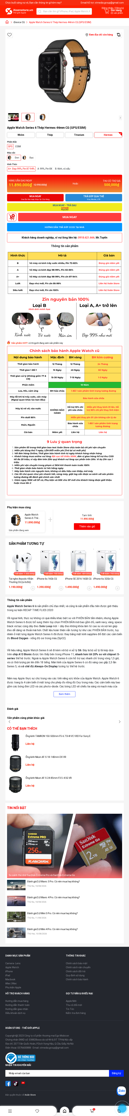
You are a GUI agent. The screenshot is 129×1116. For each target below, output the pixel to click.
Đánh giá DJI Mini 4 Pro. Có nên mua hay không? (52, 929)
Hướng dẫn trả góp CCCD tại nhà (64, 227)
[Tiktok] (15, 1083)
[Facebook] (8, 1083)
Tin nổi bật (16, 808)
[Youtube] (23, 1083)
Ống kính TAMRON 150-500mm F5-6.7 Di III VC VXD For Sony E (58, 736)
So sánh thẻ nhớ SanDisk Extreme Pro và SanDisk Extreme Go (42, 875)
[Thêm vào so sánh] (119, 35)
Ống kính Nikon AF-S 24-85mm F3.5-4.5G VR (49, 778)
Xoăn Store (30, 1095)
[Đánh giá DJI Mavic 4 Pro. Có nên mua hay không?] (16, 903)
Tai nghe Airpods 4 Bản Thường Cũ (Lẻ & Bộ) (21, 580)
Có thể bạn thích (22, 729)
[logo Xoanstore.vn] (19, 11)
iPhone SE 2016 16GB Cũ (78, 578)
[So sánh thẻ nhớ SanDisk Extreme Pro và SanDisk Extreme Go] (64, 846)
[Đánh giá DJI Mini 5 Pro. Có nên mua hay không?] (16, 919)
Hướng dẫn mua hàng (16, 1001)
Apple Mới (71, 1001)
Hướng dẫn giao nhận (16, 1009)
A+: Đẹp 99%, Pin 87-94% (21, 168)
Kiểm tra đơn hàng (76, 1013)
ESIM (18, 146)
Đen (17, 157)
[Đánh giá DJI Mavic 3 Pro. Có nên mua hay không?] (16, 887)
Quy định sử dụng (75, 975)
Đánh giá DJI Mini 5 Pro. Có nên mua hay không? (52, 913)
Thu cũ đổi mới (74, 1005)
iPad (7, 975)
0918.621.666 (86, 237)
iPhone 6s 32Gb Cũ (103, 578)
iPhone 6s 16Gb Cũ (47, 578)
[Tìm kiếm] (39, 11)
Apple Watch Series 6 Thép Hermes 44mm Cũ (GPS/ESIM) (32, 516)
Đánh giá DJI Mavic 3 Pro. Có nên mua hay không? (53, 881)
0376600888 (24, 1047)
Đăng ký (116, 1073)
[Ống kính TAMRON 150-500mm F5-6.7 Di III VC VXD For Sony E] (15, 742)
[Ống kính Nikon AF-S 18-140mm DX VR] (15, 763)
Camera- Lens (12, 963)
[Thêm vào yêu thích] (9, 35)
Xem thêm (64, 694)
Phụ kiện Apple (13, 987)
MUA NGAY (69, 217)
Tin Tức (70, 1009)
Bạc (32, 157)
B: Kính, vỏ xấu (62, 168)
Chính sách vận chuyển (78, 967)
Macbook (10, 979)
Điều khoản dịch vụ (15, 1013)
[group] (64, 71)
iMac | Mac (11, 983)
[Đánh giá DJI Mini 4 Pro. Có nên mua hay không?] (16, 935)
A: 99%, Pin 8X (44, 168)
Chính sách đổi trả (75, 971)
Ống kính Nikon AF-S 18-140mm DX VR (46, 757)
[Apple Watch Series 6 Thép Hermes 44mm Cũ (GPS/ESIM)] (16, 520)
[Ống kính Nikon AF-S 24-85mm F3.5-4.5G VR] (15, 784)
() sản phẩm (117, 13)
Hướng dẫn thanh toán (17, 1005)
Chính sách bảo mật (76, 963)
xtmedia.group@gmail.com (109, 2)
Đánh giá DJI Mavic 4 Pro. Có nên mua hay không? (53, 897)
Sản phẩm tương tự (26, 544)
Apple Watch (12, 967)
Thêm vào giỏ (87, 526)
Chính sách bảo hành (77, 979)
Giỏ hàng (94, 1109)
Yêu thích (37, 1111)
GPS (10, 146)
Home (64, 1111)
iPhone (9, 971)
